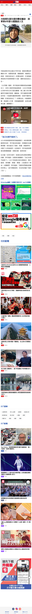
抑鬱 (8, 235)
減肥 (15, 418)
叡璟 (24, 415)
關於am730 (25, 611)
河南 (3, 235)
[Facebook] (13, 609)
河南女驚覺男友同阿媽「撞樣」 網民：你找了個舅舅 (16, 127)
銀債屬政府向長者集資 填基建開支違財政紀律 (14, 498)
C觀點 (18, 415)
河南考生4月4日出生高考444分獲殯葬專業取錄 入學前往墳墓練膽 (16, 265)
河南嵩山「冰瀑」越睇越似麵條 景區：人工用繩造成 (16, 130)
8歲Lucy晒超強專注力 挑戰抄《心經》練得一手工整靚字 (16, 523)
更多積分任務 (23, 599)
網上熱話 (12, 415)
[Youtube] (20, 609)
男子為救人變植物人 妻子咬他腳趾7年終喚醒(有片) (16, 368)
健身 (10, 418)
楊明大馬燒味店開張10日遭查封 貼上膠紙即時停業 (15, 549)
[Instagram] (16, 609)
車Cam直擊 (12, 412)
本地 (2, 450)
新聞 (2, 500)
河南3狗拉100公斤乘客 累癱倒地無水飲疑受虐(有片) (15, 291)
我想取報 (16, 611)
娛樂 (2, 476)
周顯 (20, 418)
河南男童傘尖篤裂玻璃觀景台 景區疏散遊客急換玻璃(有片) (16, 393)
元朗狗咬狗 (4, 412)
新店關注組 (4, 415)
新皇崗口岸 (26, 412)
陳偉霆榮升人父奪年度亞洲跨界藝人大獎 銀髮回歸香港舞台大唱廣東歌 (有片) (16, 473)
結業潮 (19, 412)
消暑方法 (4, 418)
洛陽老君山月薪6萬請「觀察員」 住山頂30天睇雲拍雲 (16, 342)
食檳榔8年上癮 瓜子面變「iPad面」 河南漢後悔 (15, 132)
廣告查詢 (7, 611)
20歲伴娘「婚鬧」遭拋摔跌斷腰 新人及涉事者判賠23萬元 (15, 317)
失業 (13, 235)
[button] (2, 1)
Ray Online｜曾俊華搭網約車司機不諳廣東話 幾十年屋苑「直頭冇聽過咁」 (15, 448)
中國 (2, 15)
